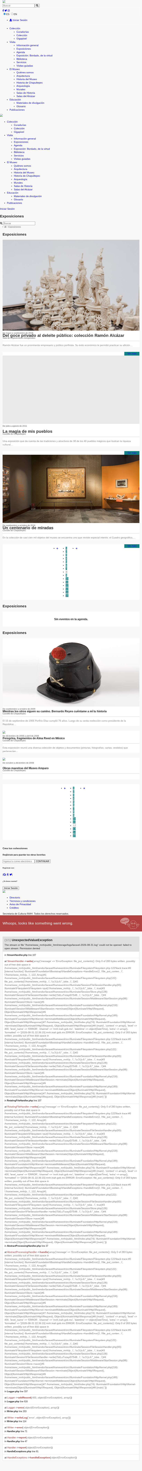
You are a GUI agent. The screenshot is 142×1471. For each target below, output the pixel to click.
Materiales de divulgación (30, 102)
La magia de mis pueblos (27, 431)
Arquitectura (23, 75)
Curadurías (22, 31)
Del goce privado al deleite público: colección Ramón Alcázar (63, 335)
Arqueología (23, 86)
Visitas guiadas (24, 65)
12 (67, 585)
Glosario (21, 106)
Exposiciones (23, 48)
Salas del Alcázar (25, 96)
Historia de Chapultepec (29, 82)
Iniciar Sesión (19, 20)
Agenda (20, 52)
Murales (20, 89)
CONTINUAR (42, 861)
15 (67, 595)
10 (67, 578)
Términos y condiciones (23, 901)
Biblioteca (21, 59)
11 (67, 582)
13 (67, 588)
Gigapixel (21, 38)
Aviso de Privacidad (20, 904)
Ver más (131, 353)
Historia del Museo (26, 79)
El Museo (15, 69)
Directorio (15, 897)
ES (7, 14)
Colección (15, 28)
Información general (27, 45)
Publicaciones (17, 109)
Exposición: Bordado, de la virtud (34, 55)
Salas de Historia (25, 92)
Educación (15, 99)
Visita (12, 42)
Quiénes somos (25, 72)
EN (15, 14)
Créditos (14, 907)
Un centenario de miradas (28, 527)
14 (67, 592)
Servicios (21, 62)
